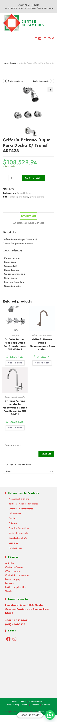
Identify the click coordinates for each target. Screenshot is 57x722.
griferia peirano (36, 196)
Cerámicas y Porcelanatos (21, 508)
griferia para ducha (19, 196)
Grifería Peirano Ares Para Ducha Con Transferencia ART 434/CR (14, 344)
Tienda (13, 62)
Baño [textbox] (27, 471)
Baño (19, 193)
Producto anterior (15, 81)
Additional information (28, 223)
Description (28, 216)
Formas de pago (13, 579)
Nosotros (9, 583)
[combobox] (28, 471)
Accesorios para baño (19, 498)
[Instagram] (14, 639)
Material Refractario (18, 533)
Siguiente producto (41, 81)
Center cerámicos (14, 567)
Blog (17, 704)
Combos (12, 518)
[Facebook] (8, 639)
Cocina (40, 335)
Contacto (46, 704)
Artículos (9, 563)
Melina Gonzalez (46, 711)
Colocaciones (15, 513)
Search (46, 454)
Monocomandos (47, 335)
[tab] (28, 216)
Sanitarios (13, 542)
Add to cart (33, 178)
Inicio (5, 62)
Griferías (27, 193)
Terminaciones (15, 547)
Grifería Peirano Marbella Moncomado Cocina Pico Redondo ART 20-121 (15, 407)
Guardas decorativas (19, 528)
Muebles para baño (18, 537)
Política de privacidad (15, 587)
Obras (25, 704)
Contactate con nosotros (17, 575)
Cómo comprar (12, 571)
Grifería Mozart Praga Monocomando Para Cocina (42, 344)
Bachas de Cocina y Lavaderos (23, 503)
